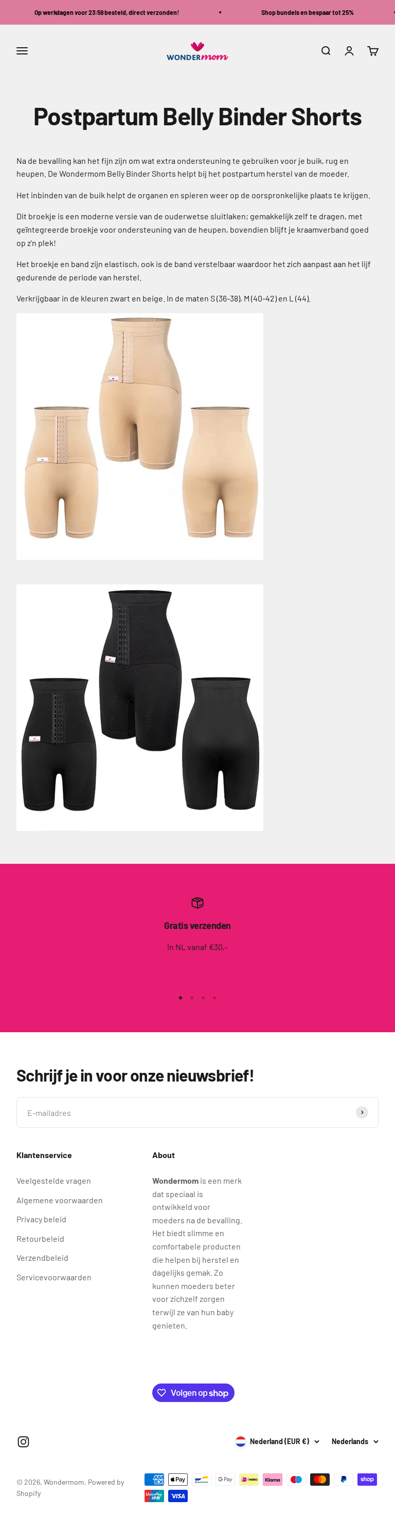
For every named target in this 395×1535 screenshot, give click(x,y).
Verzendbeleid (42, 1257)
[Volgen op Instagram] (23, 1442)
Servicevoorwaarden (54, 1277)
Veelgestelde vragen (53, 1180)
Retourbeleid (40, 1238)
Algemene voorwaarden (59, 1200)
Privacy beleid (41, 1219)
